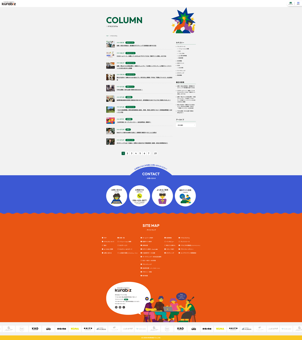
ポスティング (180, 73)
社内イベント (180, 63)
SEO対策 (181, 67)
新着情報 (179, 75)
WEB (178, 65)
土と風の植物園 (183, 55)
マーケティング (181, 70)
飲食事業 (181, 58)
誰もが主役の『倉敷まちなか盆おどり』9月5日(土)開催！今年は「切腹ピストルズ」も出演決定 (186, 106)
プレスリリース (181, 46)
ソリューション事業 (184, 49)
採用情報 (179, 61)
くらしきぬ (181, 53)
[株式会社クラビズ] (9, 3)
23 (155, 153)
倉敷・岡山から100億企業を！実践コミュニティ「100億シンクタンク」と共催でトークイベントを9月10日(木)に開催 (186, 99)
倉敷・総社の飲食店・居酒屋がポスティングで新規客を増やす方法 (186, 86)
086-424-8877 (121, 301)
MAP (126, 299)
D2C (180, 51)
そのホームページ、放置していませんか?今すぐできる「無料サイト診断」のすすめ (186, 92)
